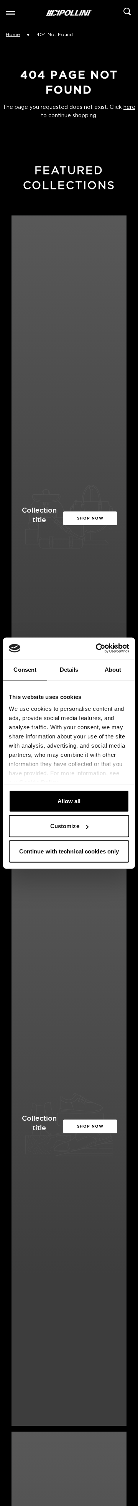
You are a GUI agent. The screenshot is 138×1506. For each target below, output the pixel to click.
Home (13, 34)
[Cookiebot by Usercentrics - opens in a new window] (97, 648)
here (129, 107)
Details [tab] (69, 669)
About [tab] (113, 669)
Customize (64, 826)
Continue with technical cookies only (69, 851)
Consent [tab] (24, 669)
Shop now (90, 518)
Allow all (69, 800)
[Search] (127, 12)
